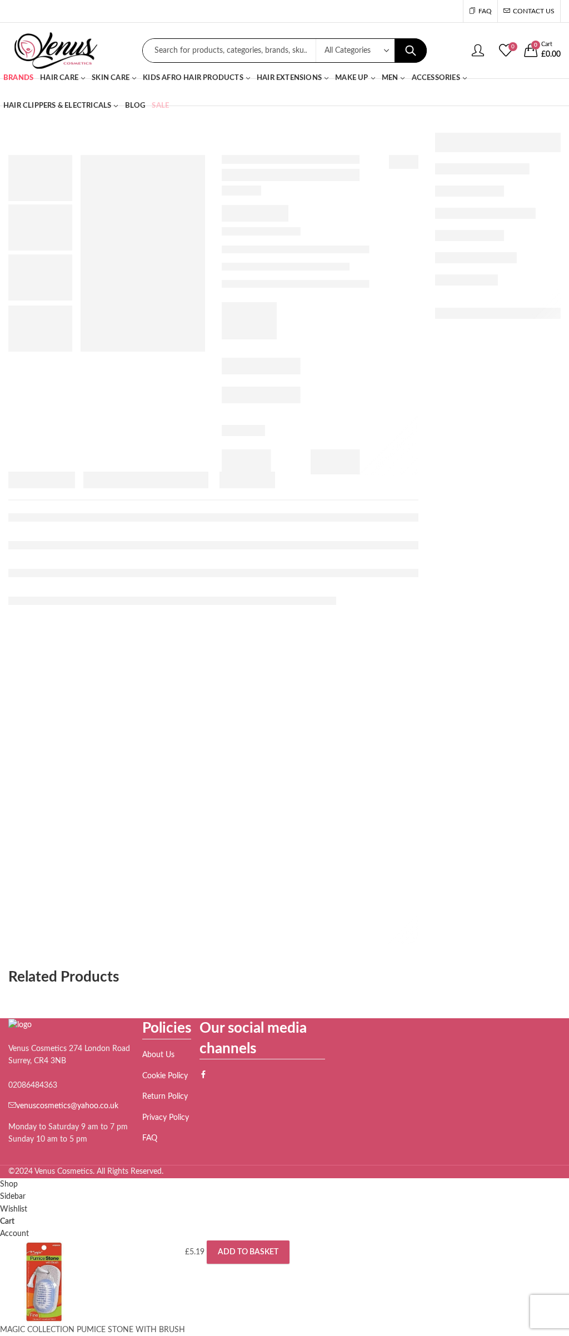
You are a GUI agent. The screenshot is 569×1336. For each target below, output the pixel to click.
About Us (158, 1055)
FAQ (149, 1138)
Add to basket (248, 1252)
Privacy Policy (165, 1118)
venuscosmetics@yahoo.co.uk (67, 1106)
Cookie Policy (165, 1076)
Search (411, 50)
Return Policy (165, 1096)
